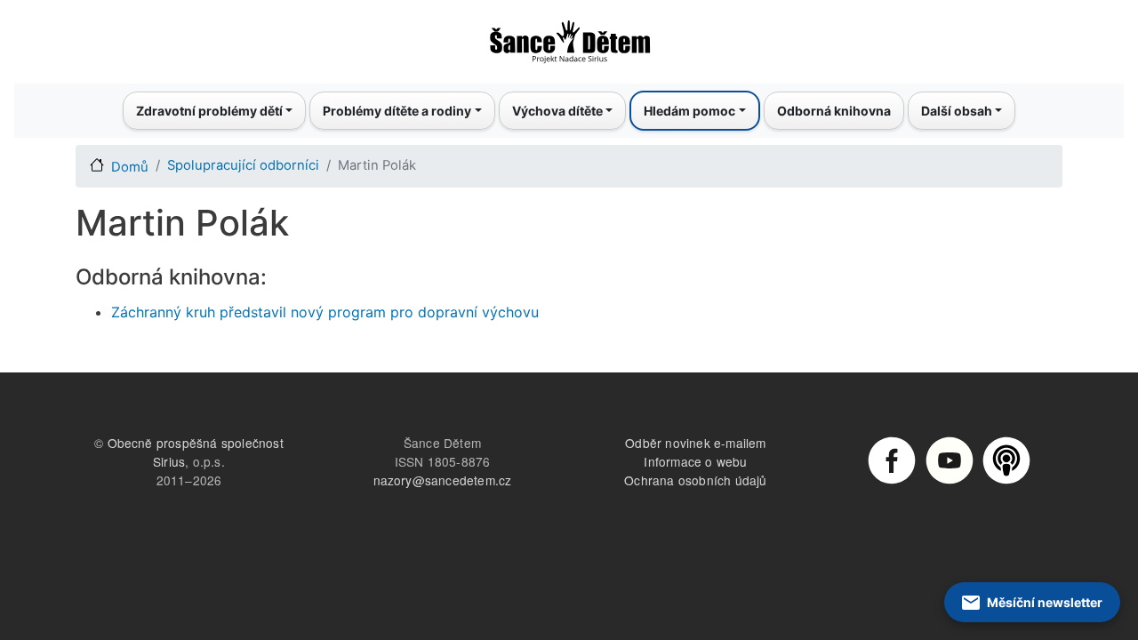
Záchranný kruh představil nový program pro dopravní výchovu (325, 312)
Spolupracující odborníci (243, 165)
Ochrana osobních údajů (695, 480)
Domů (129, 167)
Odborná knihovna (834, 110)
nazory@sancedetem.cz (442, 480)
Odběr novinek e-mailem (695, 443)
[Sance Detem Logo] (569, 36)
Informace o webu (695, 461)
